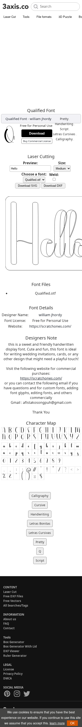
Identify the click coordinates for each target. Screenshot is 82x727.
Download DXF (53, 185)
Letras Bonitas (40, 523)
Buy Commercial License (37, 141)
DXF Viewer (11, 651)
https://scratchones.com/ (50, 326)
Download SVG (27, 185)
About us (9, 619)
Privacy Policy (13, 674)
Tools (26, 17)
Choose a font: (34, 174)
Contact (9, 628)
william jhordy (40, 118)
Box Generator (13, 642)
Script (64, 129)
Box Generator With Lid (20, 646)
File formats (44, 17)
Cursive (39, 505)
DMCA (7, 678)
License (8, 669)
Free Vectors (12, 601)
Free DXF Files (13, 596)
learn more (57, 723)
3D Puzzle (65, 17)
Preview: (30, 163)
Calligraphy (64, 139)
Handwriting (64, 124)
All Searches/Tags (15, 605)
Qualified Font (16, 118)
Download (37, 133)
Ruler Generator (15, 656)
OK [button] (72, 723)
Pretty (64, 119)
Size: (62, 163)
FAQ (6, 624)
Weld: (54, 174)
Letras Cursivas (64, 134)
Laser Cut (9, 17)
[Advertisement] (41, 64)
